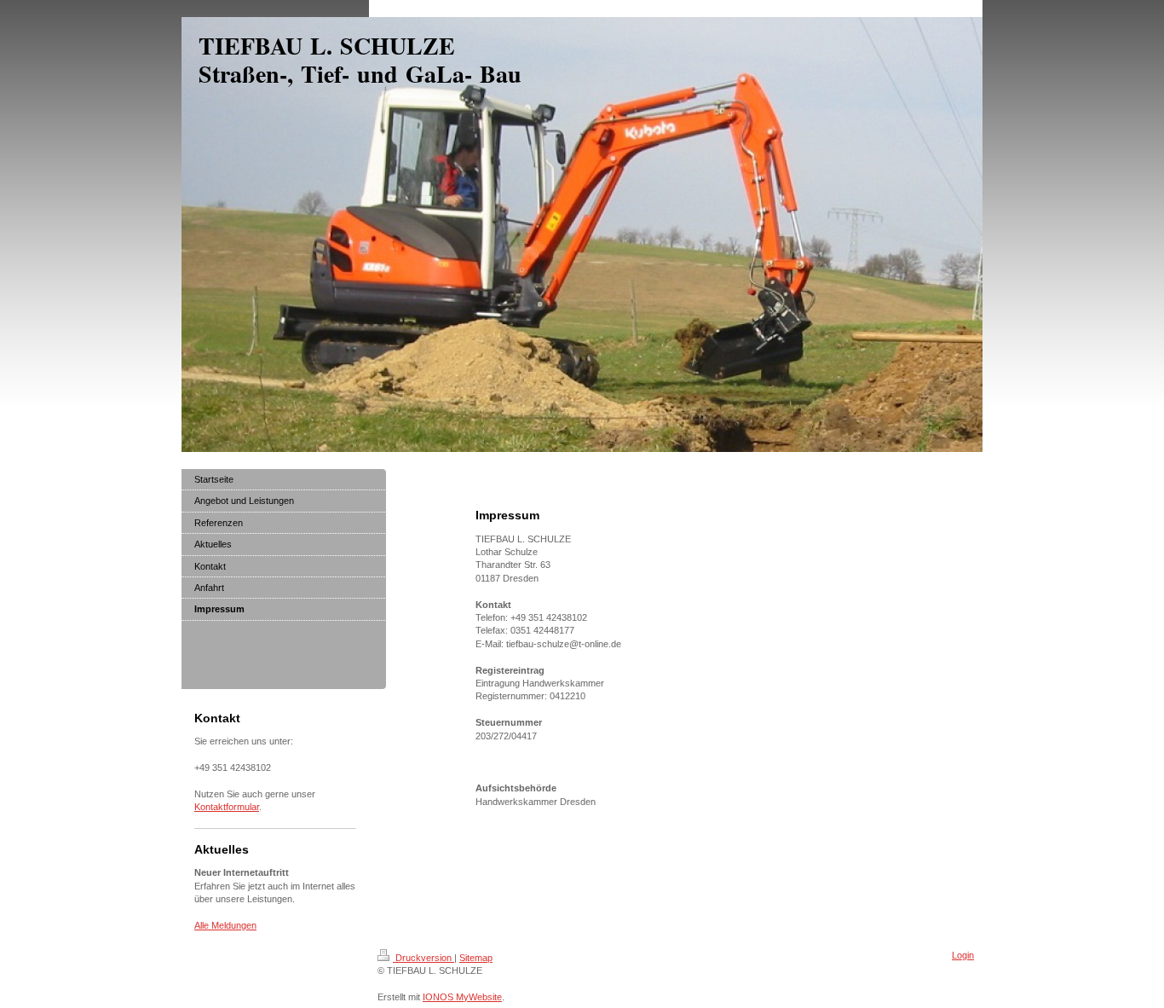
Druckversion (423, 958)
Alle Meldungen (225, 925)
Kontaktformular (226, 807)
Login (963, 955)
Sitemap (476, 958)
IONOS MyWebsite (462, 997)
